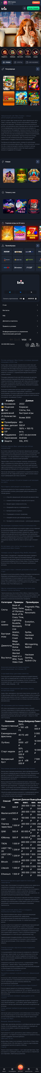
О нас (5, 305)
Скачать (36, 2)
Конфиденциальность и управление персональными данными (15, 333)
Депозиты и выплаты (10, 321)
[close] (2, 3)
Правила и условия (9, 326)
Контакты (6, 310)
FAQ (4, 315)
